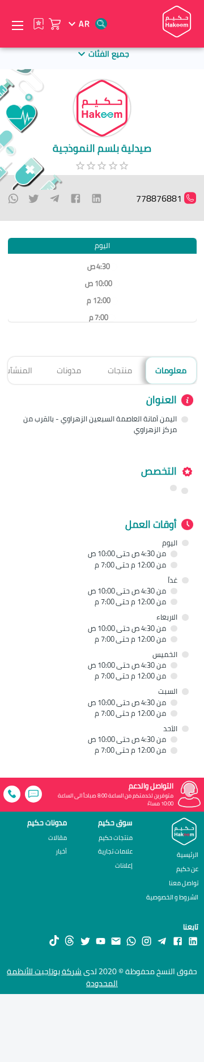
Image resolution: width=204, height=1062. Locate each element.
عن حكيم (187, 869)
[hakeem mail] (115, 941)
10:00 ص (98, 283)
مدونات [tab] (69, 370)
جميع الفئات (108, 53)
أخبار (61, 851)
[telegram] (55, 198)
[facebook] (76, 198)
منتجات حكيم (116, 838)
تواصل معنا (183, 883)
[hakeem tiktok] (54, 941)
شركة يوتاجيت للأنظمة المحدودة (62, 977)
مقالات (57, 838)
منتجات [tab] (120, 370)
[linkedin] (97, 198)
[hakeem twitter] (85, 941)
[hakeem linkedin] (193, 940)
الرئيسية (187, 854)
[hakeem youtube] (100, 941)
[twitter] (34, 198)
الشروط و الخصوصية (172, 897)
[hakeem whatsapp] (131, 941)
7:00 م (98, 317)
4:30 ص (98, 266)
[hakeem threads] (69, 941)
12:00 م (98, 300)
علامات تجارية (115, 851)
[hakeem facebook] (177, 941)
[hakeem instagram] (146, 941)
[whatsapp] (13, 198)
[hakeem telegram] (161, 941)
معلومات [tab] (170, 370)
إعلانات (124, 866)
